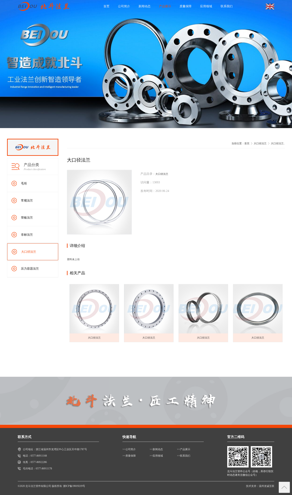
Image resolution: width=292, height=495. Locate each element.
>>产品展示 (183, 449)
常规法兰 (27, 200)
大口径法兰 (28, 251)
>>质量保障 (129, 455)
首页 (106, 6)
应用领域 (206, 6)
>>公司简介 (129, 449)
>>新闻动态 (156, 449)
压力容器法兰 (30, 268)
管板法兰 (27, 217)
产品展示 (165, 6)
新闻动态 (144, 6)
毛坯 (24, 183)
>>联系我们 (183, 455)
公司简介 (124, 6)
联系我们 (227, 6)
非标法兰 (27, 234)
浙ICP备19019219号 (74, 486)
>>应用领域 (156, 455)
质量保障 (186, 6)
